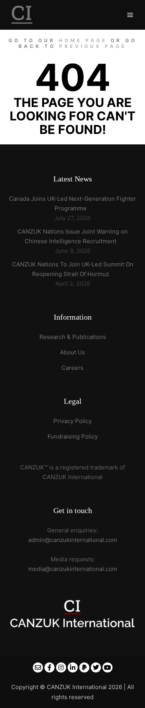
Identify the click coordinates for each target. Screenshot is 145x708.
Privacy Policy (72, 421)
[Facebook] (49, 667)
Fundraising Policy (73, 436)
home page (83, 40)
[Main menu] (130, 15)
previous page (92, 46)
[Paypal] (84, 667)
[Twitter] (96, 667)
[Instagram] (61, 667)
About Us (72, 352)
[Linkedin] (73, 667)
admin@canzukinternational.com (72, 540)
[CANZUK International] (22, 15)
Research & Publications (72, 336)
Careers (72, 367)
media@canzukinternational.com (72, 568)
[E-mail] (38, 667)
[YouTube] (107, 667)
